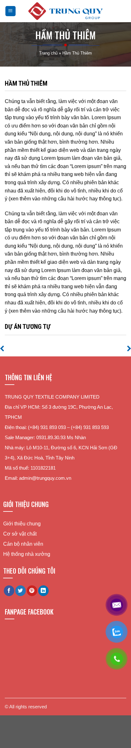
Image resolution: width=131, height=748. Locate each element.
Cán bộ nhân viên (23, 544)
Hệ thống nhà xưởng (26, 554)
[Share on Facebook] (9, 590)
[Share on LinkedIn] (43, 590)
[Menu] (10, 11)
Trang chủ (48, 53)
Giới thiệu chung (22, 523)
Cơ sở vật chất (20, 534)
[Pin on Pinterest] (32, 590)
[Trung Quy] (66, 11)
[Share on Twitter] (20, 590)
